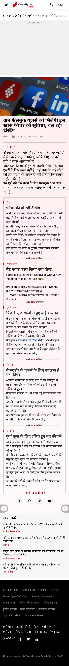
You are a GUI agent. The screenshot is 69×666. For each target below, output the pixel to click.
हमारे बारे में (8, 626)
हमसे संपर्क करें (48, 626)
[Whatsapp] (29, 501)
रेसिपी (17, 615)
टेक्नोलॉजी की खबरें (23, 15)
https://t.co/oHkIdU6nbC (43, 287)
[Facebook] (19, 501)
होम (4, 15)
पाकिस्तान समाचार (47, 609)
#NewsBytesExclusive (14, 596)
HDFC (6, 544)
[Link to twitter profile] (28, 639)
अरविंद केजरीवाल (11, 589)
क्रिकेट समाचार (50, 602)
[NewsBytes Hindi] (23, 5)
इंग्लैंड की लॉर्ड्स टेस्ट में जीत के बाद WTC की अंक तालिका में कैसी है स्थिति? (32, 526)
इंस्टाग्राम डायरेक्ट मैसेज (31, 340)
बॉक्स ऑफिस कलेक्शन (30, 602)
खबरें (10, 15)
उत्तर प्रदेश (8, 571)
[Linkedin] (49, 501)
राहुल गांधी (7, 615)
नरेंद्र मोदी (42, 589)
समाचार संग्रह (41, 631)
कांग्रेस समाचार (28, 589)
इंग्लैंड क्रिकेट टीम (11, 531)
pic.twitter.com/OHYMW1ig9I (24, 291)
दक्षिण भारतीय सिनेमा (33, 615)
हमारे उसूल (7, 631)
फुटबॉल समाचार (10, 609)
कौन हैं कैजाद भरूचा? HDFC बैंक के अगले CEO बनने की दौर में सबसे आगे (34, 539)
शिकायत (19, 631)
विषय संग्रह (55, 631)
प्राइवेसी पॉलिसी (23, 626)
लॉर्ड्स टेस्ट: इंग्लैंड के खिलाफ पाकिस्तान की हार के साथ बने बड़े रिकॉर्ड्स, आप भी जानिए (33, 553)
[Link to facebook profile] (20, 639)
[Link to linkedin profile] (36, 639)
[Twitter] (39, 501)
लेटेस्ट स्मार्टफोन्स (27, 609)
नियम (36, 626)
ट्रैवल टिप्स (54, 589)
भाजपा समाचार (9, 602)
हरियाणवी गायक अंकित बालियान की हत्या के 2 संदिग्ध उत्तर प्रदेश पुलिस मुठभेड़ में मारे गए (31, 566)
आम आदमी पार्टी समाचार (41, 596)
